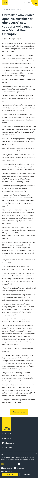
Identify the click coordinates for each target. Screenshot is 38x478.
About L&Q (7, 447)
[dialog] (19, 465)
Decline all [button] (27, 474)
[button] (25, 3)
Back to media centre (12, 9)
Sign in (29, 2)
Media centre (8, 443)
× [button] (36, 453)
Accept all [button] (10, 474)
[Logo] (5, 2)
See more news (19, 412)
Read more (7, 461)
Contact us (6, 438)
